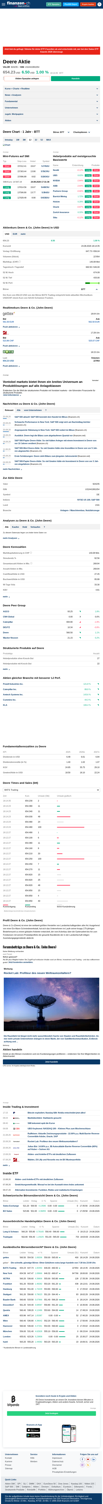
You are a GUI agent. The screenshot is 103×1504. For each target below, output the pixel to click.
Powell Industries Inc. (13, 684)
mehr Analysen (10, 538)
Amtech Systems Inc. (13, 695)
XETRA (6, 1279)
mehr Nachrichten (11, 469)
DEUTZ (6, 627)
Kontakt (8, 1458)
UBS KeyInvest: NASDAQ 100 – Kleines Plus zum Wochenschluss (59, 1129)
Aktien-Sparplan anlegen (27, 78)
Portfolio (42, 1490)
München (7, 1331)
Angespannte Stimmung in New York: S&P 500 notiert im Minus (45, 430)
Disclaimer (57, 1465)
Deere (6, 633)
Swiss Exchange (11, 1206)
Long (88, 170)
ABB (55, 186)
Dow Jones (63, 1484)
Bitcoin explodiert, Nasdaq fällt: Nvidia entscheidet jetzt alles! (57, 1113)
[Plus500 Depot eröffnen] (21, 5)
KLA (5, 705)
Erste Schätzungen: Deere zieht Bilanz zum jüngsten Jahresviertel (46, 456)
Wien (5, 1321)
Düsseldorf (8, 1305)
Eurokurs (67, 1487)
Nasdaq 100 (76, 1484)
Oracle (56, 207)
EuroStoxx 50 (50, 1484)
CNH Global (8, 617)
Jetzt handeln (51, 1062)
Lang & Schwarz (11, 1232)
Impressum (57, 1458)
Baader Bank (9, 1300)
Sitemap (8, 1469)
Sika (55, 217)
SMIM (31, 1484)
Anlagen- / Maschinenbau (72, 510)
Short (96, 170)
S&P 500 (95, 500)
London (7, 1337)
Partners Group (60, 191)
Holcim (56, 202)
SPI (19, 1484)
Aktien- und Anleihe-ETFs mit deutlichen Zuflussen (52, 1154)
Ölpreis (70, 1490)
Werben (33, 1462)
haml (5, 1342)
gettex (6, 1257)
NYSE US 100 (83, 500)
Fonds (89, 1487)
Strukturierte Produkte (14, 1490)
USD (7, 234)
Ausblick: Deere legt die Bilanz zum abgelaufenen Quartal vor (44, 435)
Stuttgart (7, 1294)
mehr (23, 234)
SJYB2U (45, 166)
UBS (55, 175)
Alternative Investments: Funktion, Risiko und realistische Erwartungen (49, 1190)
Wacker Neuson (10, 638)
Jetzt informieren (11, 395)
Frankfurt (7, 1284)
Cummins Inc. (9, 700)
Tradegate (8, 1237)
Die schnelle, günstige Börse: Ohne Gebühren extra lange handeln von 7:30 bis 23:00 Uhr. (53, 1263)
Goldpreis (26, 1487)
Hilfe (32, 1458)
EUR (15, 234)
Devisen (45, 1487)
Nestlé (56, 170)
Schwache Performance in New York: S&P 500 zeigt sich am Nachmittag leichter (52, 422)
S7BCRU (45, 171)
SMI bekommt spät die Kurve (41, 1123)
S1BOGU (45, 177)
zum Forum (7, 954)
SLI (24, 1484)
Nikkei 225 (89, 1484)
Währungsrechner (56, 1490)
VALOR (6, 67)
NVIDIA (56, 181)
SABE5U (45, 187)
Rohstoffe (31, 1490)
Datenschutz (57, 1462)
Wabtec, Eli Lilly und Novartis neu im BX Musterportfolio (54, 1160)
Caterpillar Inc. (10, 689)
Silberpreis (79, 1487)
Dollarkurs (56, 1487)
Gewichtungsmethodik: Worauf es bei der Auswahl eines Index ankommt (49, 1185)
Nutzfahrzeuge (92, 510)
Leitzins (79, 1490)
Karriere (8, 1462)
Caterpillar (8, 622)
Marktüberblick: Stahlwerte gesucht (44, 1118)
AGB (54, 1469)
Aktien (36, 1487)
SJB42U (45, 192)
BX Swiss (7, 1211)
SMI (17, 1487)
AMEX (6, 1315)
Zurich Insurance (61, 212)
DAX (39, 1484)
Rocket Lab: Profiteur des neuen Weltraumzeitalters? (53, 1141)
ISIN (22, 67)
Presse (8, 1465)
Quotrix (6, 1310)
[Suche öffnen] (99, 4)
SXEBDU (45, 198)
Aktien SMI (10, 1484)
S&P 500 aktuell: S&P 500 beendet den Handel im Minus (41, 417)
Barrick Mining (60, 196)
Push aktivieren (10, 327)
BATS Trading (9, 1268)
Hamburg (7, 1289)
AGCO (6, 611)
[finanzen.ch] (18, 2)
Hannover (7, 1326)
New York (7, 1273)
